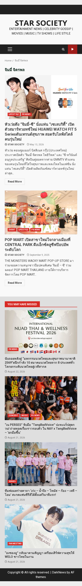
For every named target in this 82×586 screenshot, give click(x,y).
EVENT (12, 230)
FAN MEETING (15, 544)
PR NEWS (26, 114)
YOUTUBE (72, 49)
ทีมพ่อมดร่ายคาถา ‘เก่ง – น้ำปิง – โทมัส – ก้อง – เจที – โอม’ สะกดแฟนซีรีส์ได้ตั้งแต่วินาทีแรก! (41, 464)
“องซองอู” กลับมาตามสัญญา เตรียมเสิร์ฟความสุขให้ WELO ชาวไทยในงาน (41, 526)
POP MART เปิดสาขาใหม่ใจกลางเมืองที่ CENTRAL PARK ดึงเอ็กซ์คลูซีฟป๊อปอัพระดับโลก (41, 212)
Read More (15, 181)
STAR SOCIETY (41, 23)
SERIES (12, 481)
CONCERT (13, 415)
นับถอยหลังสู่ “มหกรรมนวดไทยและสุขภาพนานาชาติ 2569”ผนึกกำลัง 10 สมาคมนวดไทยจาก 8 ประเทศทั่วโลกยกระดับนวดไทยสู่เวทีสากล (41, 332)
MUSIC (25, 415)
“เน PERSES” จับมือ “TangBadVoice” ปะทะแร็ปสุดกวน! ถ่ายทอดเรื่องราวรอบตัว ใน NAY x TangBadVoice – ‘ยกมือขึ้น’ (41, 398)
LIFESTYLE (14, 114)
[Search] (63, 49)
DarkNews (59, 572)
